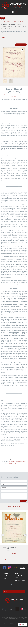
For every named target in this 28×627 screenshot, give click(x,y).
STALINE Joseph (18, 21)
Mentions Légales (20, 580)
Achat (4, 578)
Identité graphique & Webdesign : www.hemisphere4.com (14, 623)
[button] (12, 12)
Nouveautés (10, 21)
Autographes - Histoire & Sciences (17, 461)
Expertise (5, 576)
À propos (5, 573)
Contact (17, 573)
